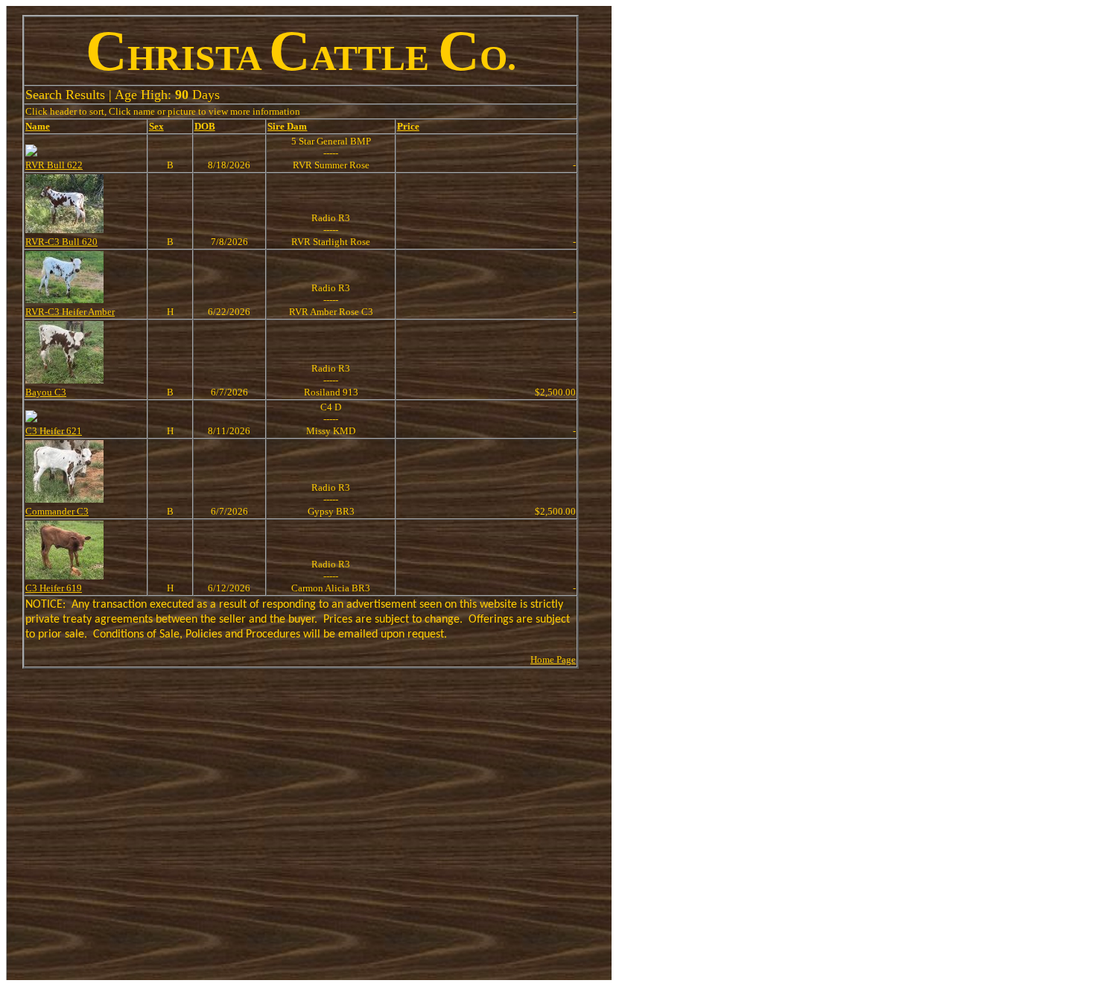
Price (408, 126)
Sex (156, 126)
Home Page (553, 659)
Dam (297, 126)
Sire (277, 126)
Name (37, 126)
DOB (204, 126)
